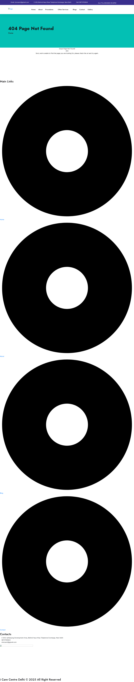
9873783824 (83, 2)
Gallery (90, 9)
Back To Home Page (67, 59)
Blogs (75, 9)
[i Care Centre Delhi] (14, 9)
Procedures (49, 9)
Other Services (63, 9)
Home (33, 9)
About (40, 9)
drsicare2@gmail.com (22, 2)
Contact (82, 9)
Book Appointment (115, 9)
